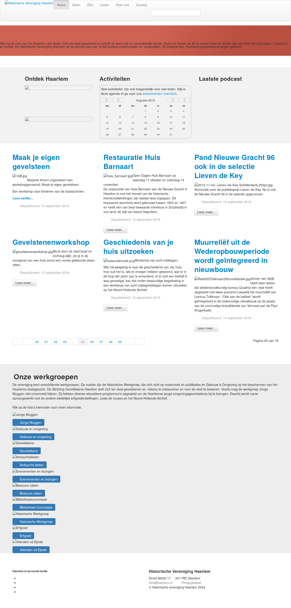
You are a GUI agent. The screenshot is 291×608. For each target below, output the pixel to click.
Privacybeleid (191, 582)
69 (120, 341)
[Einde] (140, 341)
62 (56, 341)
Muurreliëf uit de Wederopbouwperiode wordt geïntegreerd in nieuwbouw (231, 255)
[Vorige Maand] (118, 100)
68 (111, 341)
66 (92, 341)
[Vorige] (28, 341)
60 (37, 341)
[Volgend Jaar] (184, 100)
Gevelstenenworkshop (51, 242)
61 (46, 341)
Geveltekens (28, 451)
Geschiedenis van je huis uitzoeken (138, 246)
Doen (76, 4)
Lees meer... (115, 229)
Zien (90, 4)
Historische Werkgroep (36, 521)
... (74, 341)
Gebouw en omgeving (35, 436)
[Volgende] (130, 341)
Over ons (122, 4)
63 (65, 341)
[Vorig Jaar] (106, 100)
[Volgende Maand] (172, 100)
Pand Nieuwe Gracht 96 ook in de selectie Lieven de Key (234, 166)
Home (61, 4)
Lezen (104, 4)
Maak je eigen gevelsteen (36, 161)
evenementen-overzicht (159, 93)
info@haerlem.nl (161, 582)
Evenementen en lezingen (38, 479)
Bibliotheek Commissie (35, 507)
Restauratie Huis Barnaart (132, 161)
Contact (141, 4)
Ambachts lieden (31, 465)
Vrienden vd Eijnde (33, 549)
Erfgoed (25, 535)
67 (101, 341)
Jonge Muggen (30, 422)
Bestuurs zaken (30, 493)
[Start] (18, 341)
